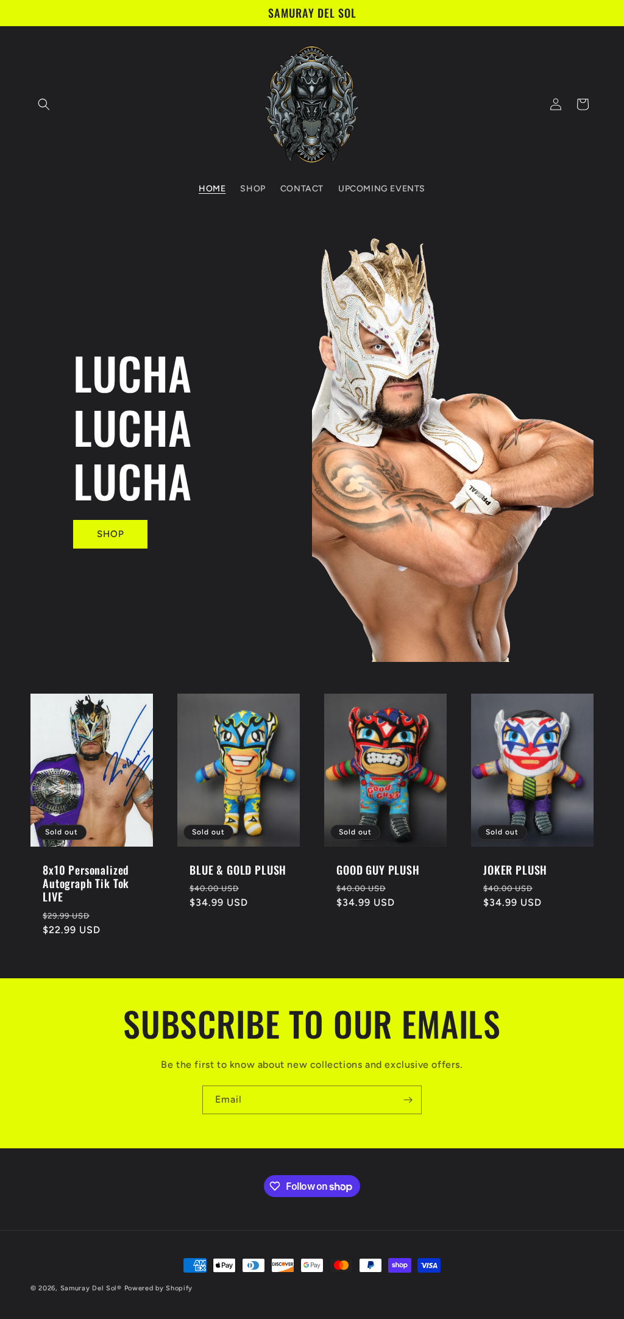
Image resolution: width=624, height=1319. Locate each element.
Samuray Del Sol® (91, 1288)
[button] (43, 104)
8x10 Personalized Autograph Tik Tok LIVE (86, 883)
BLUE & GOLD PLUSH (238, 869)
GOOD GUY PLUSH (378, 869)
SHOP (110, 533)
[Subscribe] (407, 1100)
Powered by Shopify (158, 1288)
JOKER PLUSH (515, 869)
